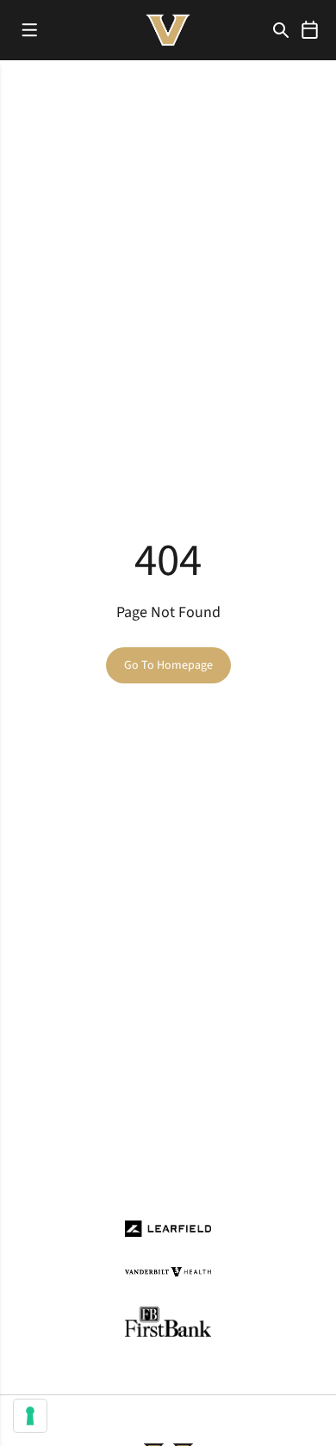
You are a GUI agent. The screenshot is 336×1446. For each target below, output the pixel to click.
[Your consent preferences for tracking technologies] (30, 1416)
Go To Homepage (168, 665)
